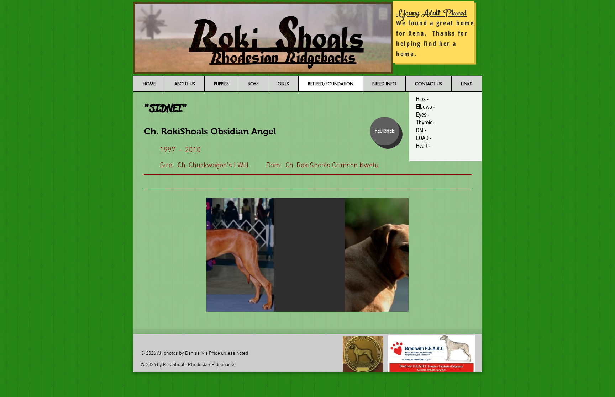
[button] (307, 255)
